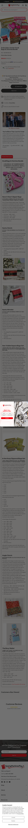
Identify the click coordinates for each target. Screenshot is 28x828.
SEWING (4, 413)
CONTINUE (7, 418)
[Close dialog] (27, 402)
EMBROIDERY (4, 415)
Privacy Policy (20, 813)
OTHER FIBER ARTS (10, 415)
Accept (13, 817)
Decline (13, 821)
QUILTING (10, 413)
